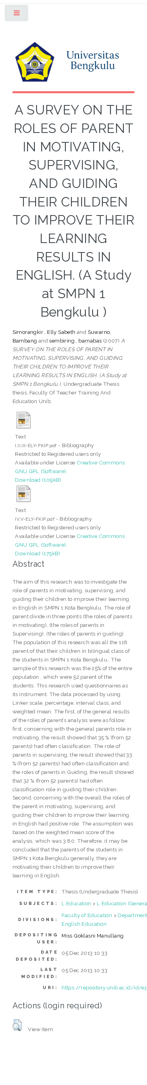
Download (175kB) (37, 553)
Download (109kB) (38, 480)
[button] (17, 1025)
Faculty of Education (87, 915)
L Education (76, 903)
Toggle (17, 14)
